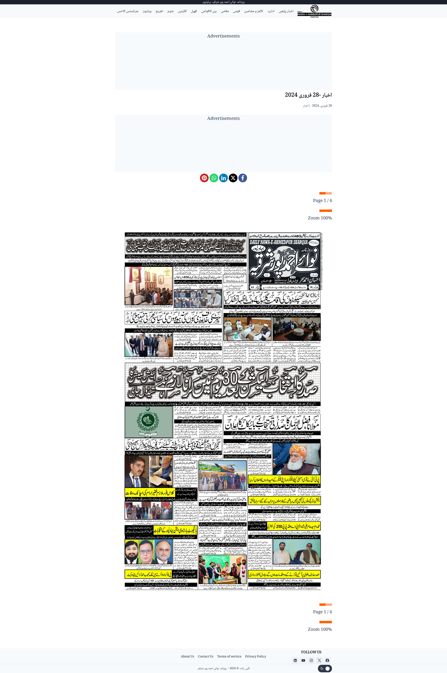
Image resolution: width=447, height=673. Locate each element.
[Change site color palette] (325, 668)
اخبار (306, 106)
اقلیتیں (182, 11)
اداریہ (270, 11)
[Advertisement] (223, 65)
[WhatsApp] (214, 178)
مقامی (225, 11)
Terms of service (229, 656)
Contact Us (205, 656)
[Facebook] (242, 178)
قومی (236, 11)
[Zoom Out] (329, 211)
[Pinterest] (204, 178)
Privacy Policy (255, 656)
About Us (187, 656)
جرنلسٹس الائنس (128, 11)
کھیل (194, 11)
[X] (233, 178)
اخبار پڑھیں (286, 11)
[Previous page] (329, 193)
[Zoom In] (322, 211)
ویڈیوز (147, 11)
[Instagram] (311, 660)
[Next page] (322, 193)
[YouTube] (303, 660)
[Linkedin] (295, 660)
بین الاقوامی (209, 11)
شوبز (170, 11)
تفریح (159, 11)
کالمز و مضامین (253, 11)
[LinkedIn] (223, 178)
